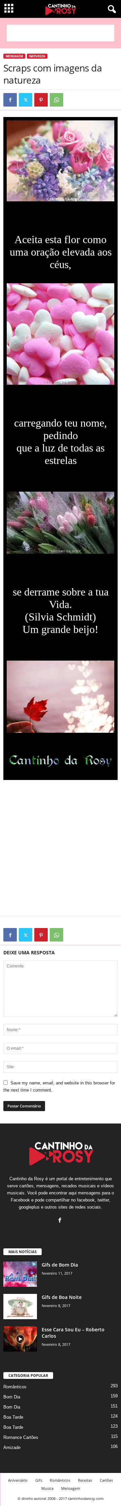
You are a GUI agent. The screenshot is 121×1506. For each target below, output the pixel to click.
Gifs (38, 1480)
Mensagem (14, 56)
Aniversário (18, 1480)
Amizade (12, 1447)
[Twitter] (25, 100)
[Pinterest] (41, 100)
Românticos (15, 1386)
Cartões (106, 1480)
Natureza (37, 56)
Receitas (85, 1480)
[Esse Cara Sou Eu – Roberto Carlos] (20, 1339)
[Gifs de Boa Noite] (20, 1306)
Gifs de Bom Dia (60, 1265)
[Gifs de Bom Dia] (20, 1274)
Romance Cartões (20, 1437)
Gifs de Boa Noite (62, 1297)
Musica (47, 1488)
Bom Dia (11, 1396)
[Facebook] (10, 100)
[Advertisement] (60, 33)
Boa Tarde (13, 1417)
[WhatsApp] (56, 100)
